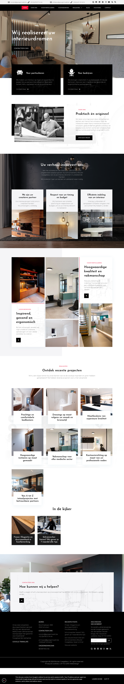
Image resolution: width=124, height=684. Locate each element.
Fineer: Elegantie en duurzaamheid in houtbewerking (72, 627)
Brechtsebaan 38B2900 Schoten (46, 626)
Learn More (97, 679)
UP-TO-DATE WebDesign (69, 664)
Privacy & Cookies (51, 664)
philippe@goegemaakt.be (49, 640)
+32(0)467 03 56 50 (45, 642)
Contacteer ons (21, 48)
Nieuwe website (71, 645)
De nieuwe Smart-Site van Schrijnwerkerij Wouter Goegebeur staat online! (74, 640)
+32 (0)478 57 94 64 (45, 636)
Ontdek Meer (84, 138)
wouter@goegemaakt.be (48, 634)
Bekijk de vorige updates (100, 644)
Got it (106, 679)
